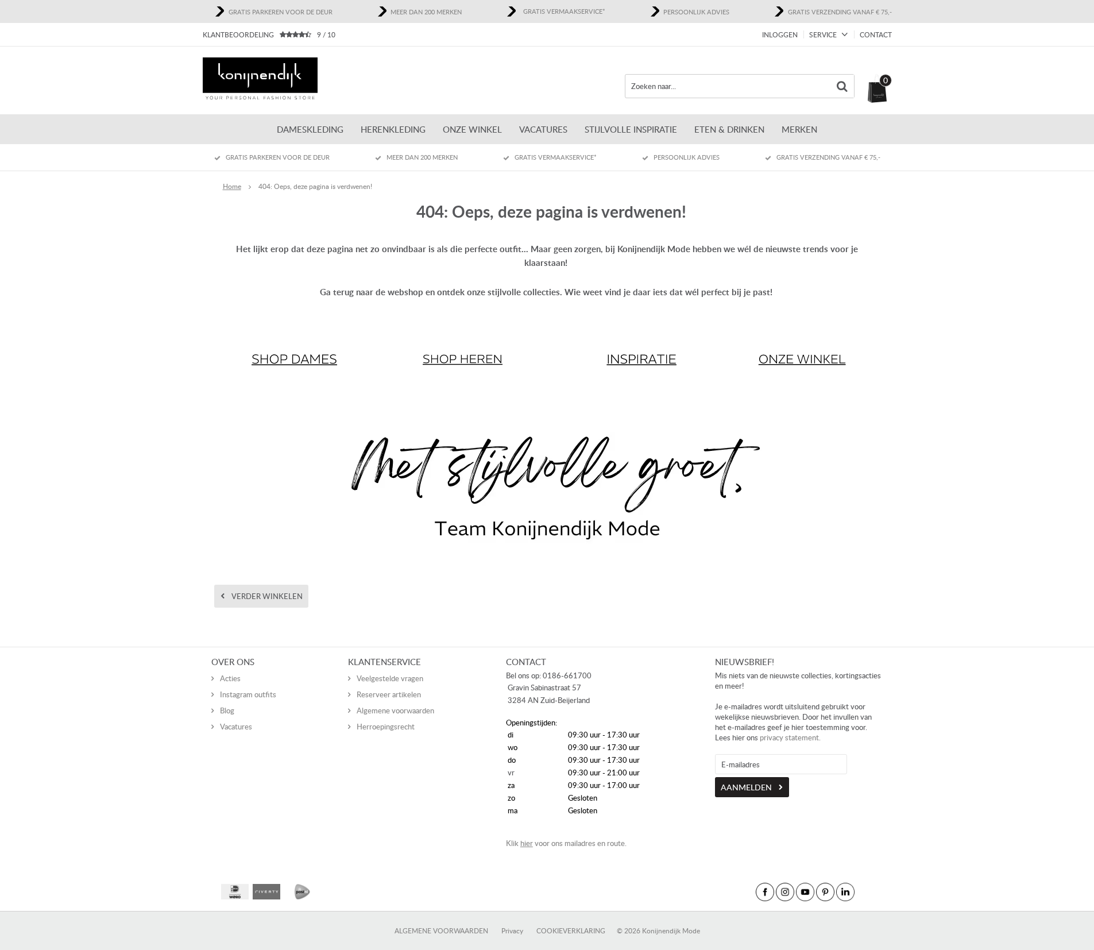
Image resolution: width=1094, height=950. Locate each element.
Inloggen (780, 35)
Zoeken (842, 86)
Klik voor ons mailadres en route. (566, 843)
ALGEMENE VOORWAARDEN (441, 931)
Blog (227, 710)
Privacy (512, 931)
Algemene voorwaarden (395, 710)
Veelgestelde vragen (390, 678)
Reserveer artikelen (389, 694)
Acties (230, 678)
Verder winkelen (267, 596)
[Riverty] (266, 892)
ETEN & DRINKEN (729, 129)
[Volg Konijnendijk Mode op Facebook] (765, 892)
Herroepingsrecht (386, 726)
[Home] (260, 80)
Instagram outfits (248, 694)
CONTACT (876, 35)
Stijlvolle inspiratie (631, 129)
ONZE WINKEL (472, 129)
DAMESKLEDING (310, 129)
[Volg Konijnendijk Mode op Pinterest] (825, 892)
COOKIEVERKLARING (570, 931)
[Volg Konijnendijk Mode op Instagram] (785, 892)
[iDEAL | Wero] (235, 892)
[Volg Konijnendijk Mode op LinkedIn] (845, 892)
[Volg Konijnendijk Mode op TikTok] (865, 892)
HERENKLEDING (393, 129)
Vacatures (543, 129)
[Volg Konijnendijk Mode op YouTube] (805, 892)
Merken (799, 129)
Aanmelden (746, 787)
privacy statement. (790, 737)
